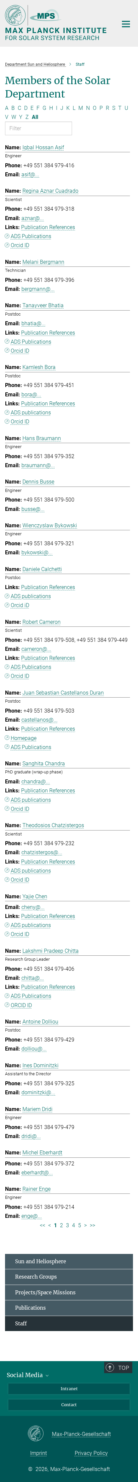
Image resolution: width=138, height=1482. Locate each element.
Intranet (69, 1388)
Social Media (25, 1375)
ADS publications (31, 412)
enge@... (31, 1216)
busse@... (33, 509)
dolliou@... (34, 1049)
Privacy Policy (91, 1453)
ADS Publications (31, 236)
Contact (69, 1404)
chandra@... (35, 781)
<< (42, 1225)
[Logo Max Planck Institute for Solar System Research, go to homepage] (56, 22)
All (35, 117)
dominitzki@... (38, 1092)
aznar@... (32, 218)
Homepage (24, 738)
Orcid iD (20, 605)
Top (123, 1367)
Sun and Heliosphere (40, 1261)
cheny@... (33, 907)
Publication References (48, 227)
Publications (30, 1308)
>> (92, 1225)
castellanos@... (39, 720)
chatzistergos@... (41, 852)
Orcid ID (20, 245)
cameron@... (36, 649)
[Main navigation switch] (126, 24)
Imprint (38, 1453)
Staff (21, 1323)
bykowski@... (37, 552)
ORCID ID (21, 1005)
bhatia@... (33, 323)
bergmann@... (38, 289)
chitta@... (32, 978)
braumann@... (38, 465)
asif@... (30, 174)
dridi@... (31, 1136)
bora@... (31, 394)
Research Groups (36, 1277)
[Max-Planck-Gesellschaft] (39, 1434)
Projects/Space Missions (45, 1292)
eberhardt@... (37, 1172)
